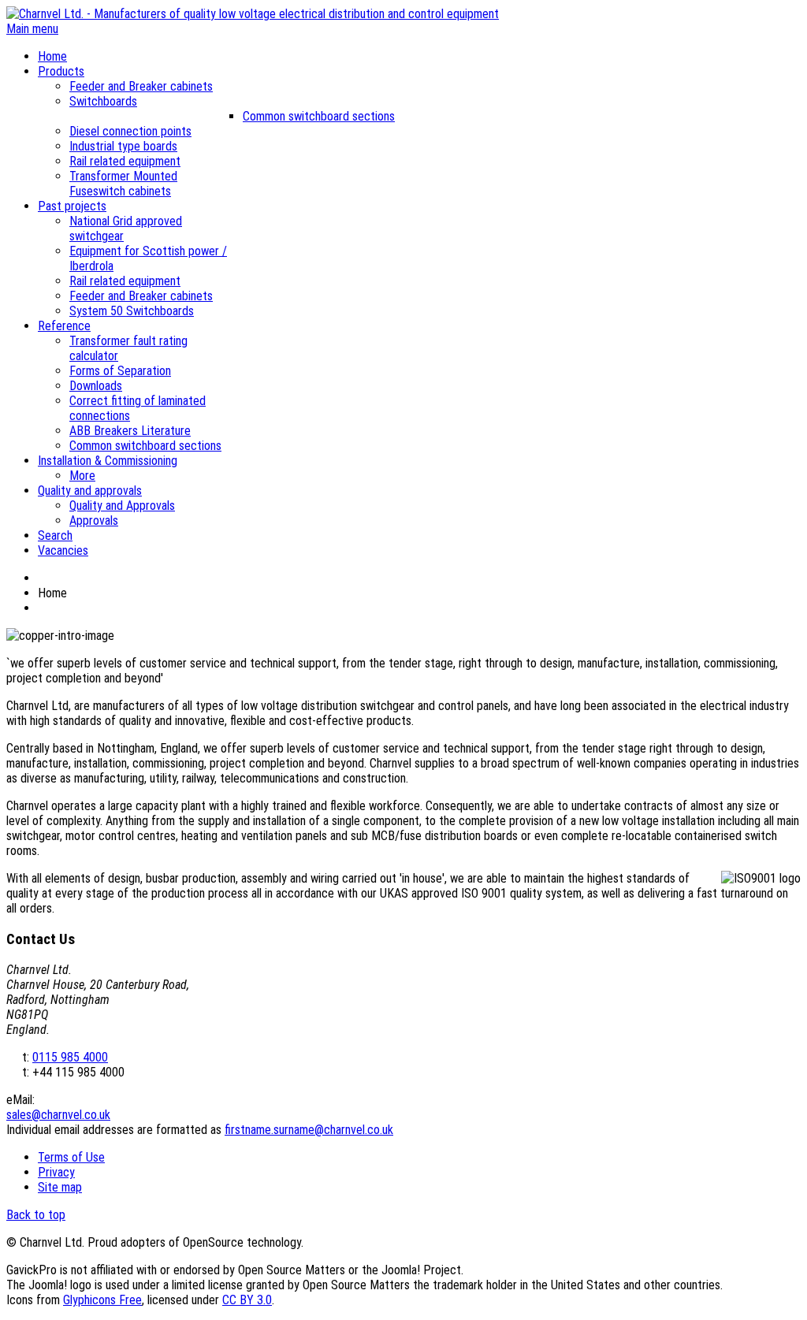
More (82, 475)
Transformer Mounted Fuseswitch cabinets (123, 184)
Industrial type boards (123, 146)
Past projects (72, 206)
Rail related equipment (124, 161)
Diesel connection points (130, 131)
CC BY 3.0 (247, 1299)
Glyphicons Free (102, 1299)
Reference (64, 325)
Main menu (32, 28)
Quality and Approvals (122, 505)
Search (55, 535)
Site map (60, 1187)
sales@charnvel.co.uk (58, 1114)
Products (61, 71)
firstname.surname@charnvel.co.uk (309, 1129)
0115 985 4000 (70, 1057)
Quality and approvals (90, 490)
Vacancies (63, 550)
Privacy (56, 1172)
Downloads (95, 385)
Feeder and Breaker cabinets (141, 86)
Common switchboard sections (319, 116)
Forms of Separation (120, 370)
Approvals (93, 520)
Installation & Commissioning (107, 460)
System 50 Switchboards (131, 310)
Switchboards (103, 101)
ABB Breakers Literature (130, 430)
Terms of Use (71, 1157)
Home (52, 56)
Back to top (35, 1214)
